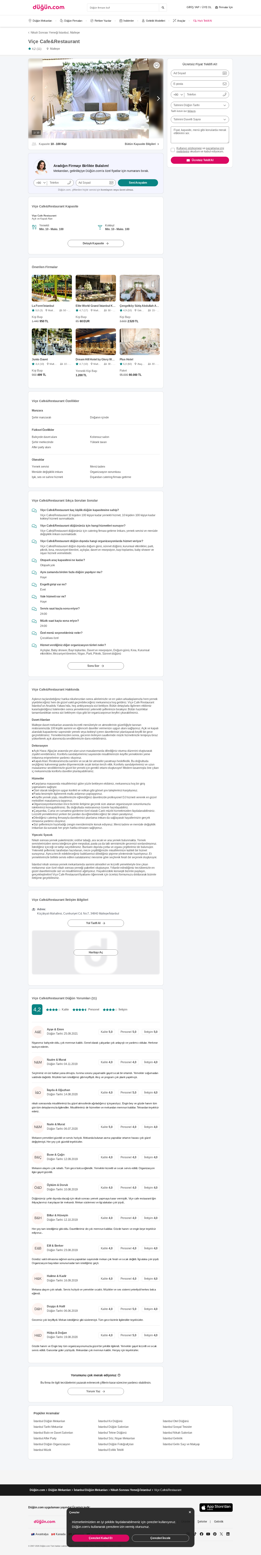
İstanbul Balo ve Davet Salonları (53, 1432)
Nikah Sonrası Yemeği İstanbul (131, 1489)
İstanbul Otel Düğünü (176, 1421)
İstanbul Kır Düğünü (110, 1421)
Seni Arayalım (138, 182)
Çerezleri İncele (160, 1538)
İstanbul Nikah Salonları (177, 1432)
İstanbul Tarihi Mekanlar (48, 1426)
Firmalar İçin (226, 7)
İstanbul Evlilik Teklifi (111, 1449)
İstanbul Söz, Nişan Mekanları (116, 1438)
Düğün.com (37, 1489)
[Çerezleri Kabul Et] (190, 1512)
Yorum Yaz (93, 1391)
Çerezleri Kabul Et (100, 1538)
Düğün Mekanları (42, 20)
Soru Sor (93, 665)
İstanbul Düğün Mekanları (49, 1421)
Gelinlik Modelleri (155, 20)
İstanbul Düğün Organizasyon (52, 1444)
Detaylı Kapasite (93, 243)
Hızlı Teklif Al (205, 20)
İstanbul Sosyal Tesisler (177, 1426)
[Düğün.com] (48, 8)
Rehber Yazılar (103, 20)
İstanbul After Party (45, 1438)
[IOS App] (216, 1507)
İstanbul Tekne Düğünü (112, 1432)
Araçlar (181, 20)
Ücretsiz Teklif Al (202, 160)
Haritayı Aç (96, 952)
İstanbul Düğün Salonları (113, 1426)
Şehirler (202, 1521)
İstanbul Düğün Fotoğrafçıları (116, 1444)
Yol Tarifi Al (93, 923)
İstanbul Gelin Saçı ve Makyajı (181, 1444)
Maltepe (75, 32)
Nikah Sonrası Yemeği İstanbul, (50, 32)
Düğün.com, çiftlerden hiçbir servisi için (96, 189)
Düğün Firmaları (73, 20)
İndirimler (128, 20)
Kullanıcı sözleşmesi (189, 148)
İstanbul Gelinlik (173, 1438)
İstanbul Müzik (42, 1449)
